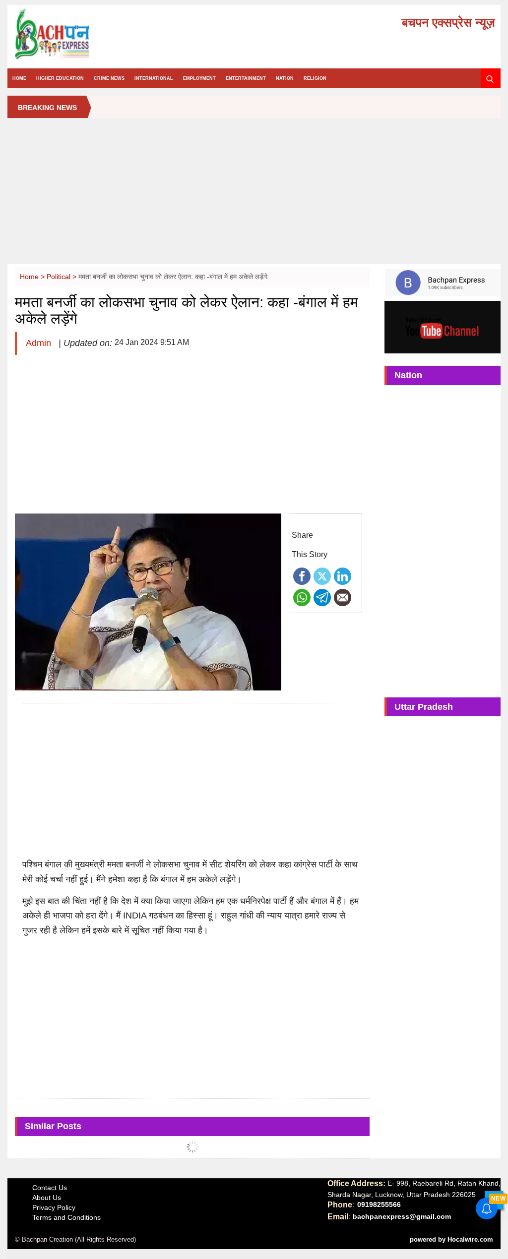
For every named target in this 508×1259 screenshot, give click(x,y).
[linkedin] (342, 575)
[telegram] (322, 597)
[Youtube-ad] (442, 327)
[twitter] (322, 575)
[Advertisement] (253, 194)
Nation (285, 78)
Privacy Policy (53, 1207)
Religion (315, 78)
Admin (40, 343)
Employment (199, 78)
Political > (62, 277)
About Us (46, 1198)
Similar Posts (53, 1126)
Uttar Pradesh (423, 707)
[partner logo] (90, 34)
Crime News (109, 78)
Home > (33, 277)
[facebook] (302, 575)
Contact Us (49, 1188)
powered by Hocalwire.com (451, 1239)
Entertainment (246, 78)
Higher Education (60, 78)
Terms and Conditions (66, 1217)
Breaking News (47, 108)
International (153, 78)
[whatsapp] (302, 597)
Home (19, 78)
